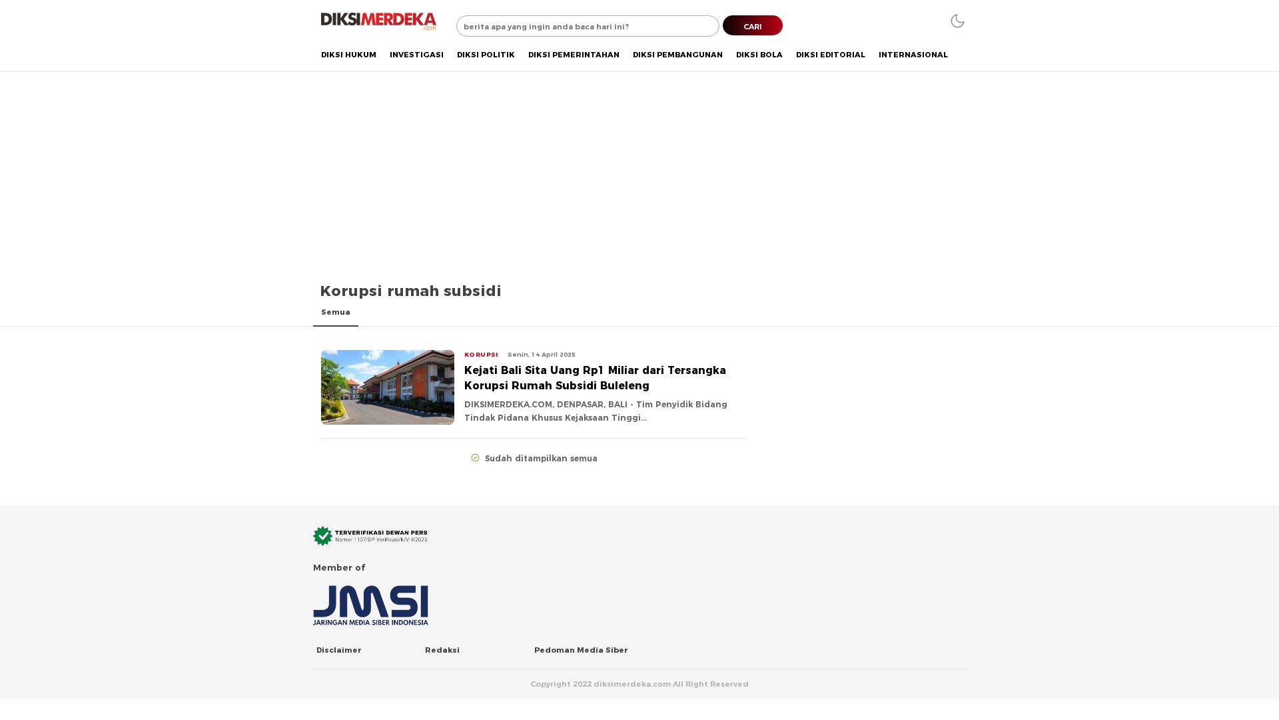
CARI (752, 26)
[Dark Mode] (957, 21)
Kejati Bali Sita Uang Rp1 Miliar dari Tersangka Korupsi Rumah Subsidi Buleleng (595, 378)
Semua (335, 312)
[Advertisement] (639, 171)
